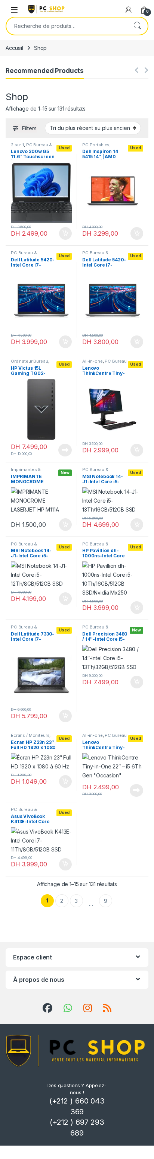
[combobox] (66, 26)
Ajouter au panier (63, 233)
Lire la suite (65, 450)
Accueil (14, 48)
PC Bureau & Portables (31, 147)
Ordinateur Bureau (29, 361)
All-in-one (92, 361)
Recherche (137, 26)
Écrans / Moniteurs (30, 735)
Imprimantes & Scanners (26, 472)
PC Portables (96, 144)
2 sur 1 (17, 144)
